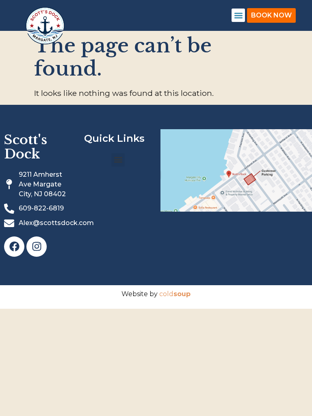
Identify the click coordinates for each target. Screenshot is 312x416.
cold (175, 294)
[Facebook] (14, 246)
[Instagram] (36, 246)
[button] (238, 15)
